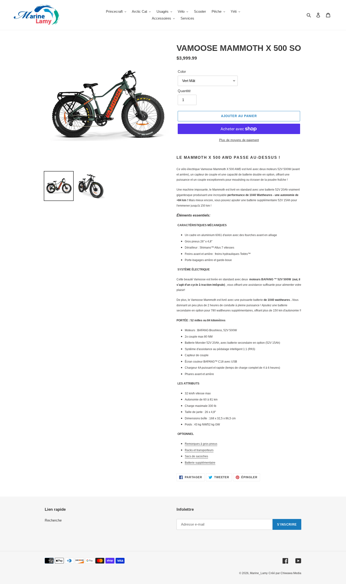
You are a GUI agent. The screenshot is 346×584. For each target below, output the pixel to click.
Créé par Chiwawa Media (285, 573)
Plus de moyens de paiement (239, 140)
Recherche (53, 520)
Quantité (184, 91)
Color (182, 71)
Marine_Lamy (259, 573)
